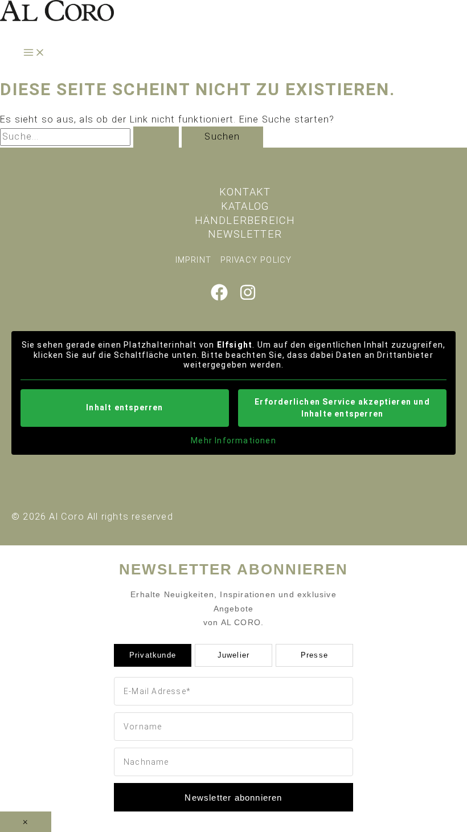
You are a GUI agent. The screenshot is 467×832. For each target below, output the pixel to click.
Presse (314, 655)
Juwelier (234, 655)
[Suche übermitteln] (156, 137)
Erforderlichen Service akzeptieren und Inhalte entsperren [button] (342, 407)
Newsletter (245, 234)
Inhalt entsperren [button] (124, 407)
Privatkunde (152, 655)
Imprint (193, 260)
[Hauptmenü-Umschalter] (34, 53)
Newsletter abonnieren (233, 797)
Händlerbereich (245, 220)
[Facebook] (219, 297)
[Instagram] (247, 297)
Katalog (245, 206)
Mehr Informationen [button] (233, 440)
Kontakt (245, 192)
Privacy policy (256, 260)
